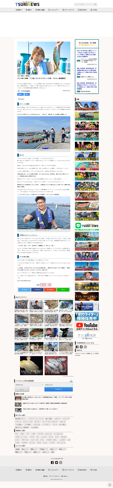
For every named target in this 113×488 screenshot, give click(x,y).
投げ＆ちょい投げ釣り (22, 427)
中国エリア (27, 452)
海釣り (27, 94)
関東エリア (34, 449)
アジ (16, 434)
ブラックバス (61, 443)
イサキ (33, 434)
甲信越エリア (44, 449)
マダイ (22, 434)
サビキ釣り (34, 427)
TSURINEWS (55, 479)
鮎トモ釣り (49, 418)
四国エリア (36, 452)
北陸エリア (53, 449)
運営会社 (45, 476)
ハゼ (68, 440)
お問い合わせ (64, 476)
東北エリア (25, 449)
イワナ (57, 437)
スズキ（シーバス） (21, 437)
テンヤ (55, 424)
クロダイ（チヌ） (52, 440)
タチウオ (64, 437)
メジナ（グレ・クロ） (37, 440)
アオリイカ (25, 440)
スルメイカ (48, 434)
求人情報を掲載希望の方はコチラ (87, 45)
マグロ (39, 443)
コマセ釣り (27, 424)
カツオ (45, 443)
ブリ (27, 434)
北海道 (17, 449)
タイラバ (37, 421)
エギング (57, 418)
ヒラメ (17, 440)
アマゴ (51, 437)
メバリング (65, 418)
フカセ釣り (18, 424)
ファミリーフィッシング (36, 418)
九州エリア (45, 452)
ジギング (62, 421)
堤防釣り (20, 94)
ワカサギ (24, 443)
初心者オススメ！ (20, 418)
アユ (37, 437)
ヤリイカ (32, 443)
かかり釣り (62, 424)
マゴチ (17, 443)
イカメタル (36, 424)
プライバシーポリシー (54, 476)
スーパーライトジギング (50, 421)
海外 (52, 452)
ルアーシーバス (28, 421)
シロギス (62, 440)
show (22, 99)
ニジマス (44, 437)
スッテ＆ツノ (46, 424)
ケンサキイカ (58, 434)
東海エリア (62, 449)
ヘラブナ (52, 443)
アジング (18, 421)
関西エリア (18, 452)
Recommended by (66, 376)
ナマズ (32, 437)
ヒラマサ (40, 434)
